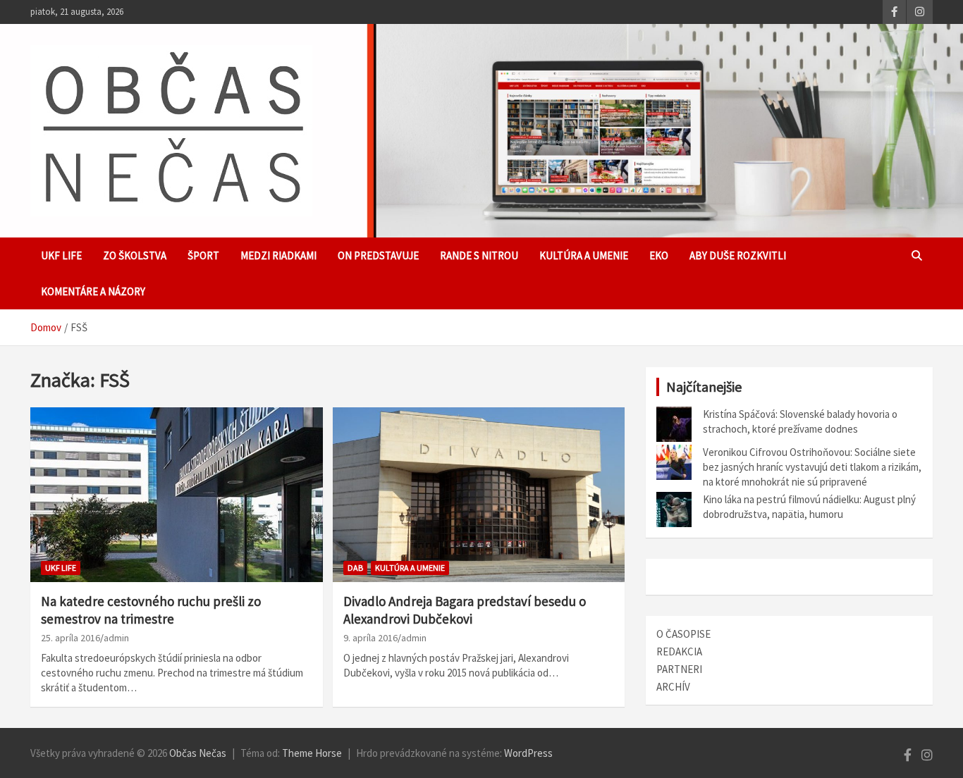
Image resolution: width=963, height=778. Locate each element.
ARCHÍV (673, 686)
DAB (355, 567)
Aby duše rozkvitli (737, 255)
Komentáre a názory (93, 291)
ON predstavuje (378, 255)
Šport (203, 255)
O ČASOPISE (683, 634)
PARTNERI (679, 669)
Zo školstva (134, 255)
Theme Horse (312, 753)
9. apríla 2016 (370, 637)
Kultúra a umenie (583, 255)
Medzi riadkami (278, 255)
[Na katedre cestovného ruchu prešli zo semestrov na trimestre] (177, 495)
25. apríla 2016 (70, 637)
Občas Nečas (197, 753)
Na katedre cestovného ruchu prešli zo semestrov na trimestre (151, 610)
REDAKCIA (679, 651)
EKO (658, 255)
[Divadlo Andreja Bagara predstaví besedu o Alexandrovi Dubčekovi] (478, 495)
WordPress (528, 753)
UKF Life (61, 255)
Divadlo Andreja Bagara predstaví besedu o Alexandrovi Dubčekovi (464, 610)
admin (116, 637)
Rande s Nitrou (479, 255)
